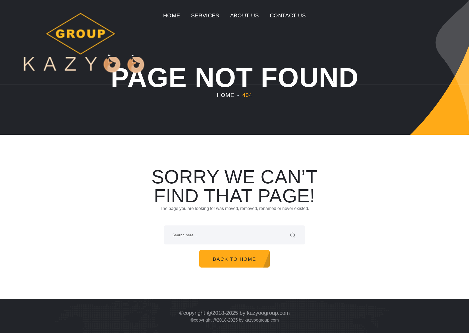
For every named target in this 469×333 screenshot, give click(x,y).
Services (205, 15)
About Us (244, 15)
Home (171, 15)
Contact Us (288, 15)
